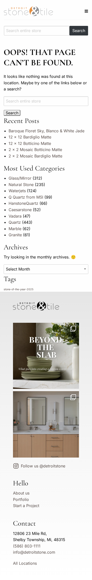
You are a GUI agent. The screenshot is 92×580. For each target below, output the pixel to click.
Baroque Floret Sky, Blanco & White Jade (46, 130)
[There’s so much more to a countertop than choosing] (46, 356)
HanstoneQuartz (23, 203)
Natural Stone (21, 184)
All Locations (25, 563)
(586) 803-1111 (26, 546)
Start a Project (26, 505)
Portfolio (21, 499)
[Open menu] (86, 11)
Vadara (15, 216)
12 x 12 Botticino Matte (30, 143)
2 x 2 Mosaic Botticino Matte (35, 149)
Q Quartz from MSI (26, 197)
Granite (15, 234)
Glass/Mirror (20, 178)
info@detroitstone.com (34, 552)
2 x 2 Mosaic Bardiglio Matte (35, 156)
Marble (15, 228)
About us (21, 493)
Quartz (15, 222)
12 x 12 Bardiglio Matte (30, 137)
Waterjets (17, 190)
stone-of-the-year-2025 (18, 289)
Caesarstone (20, 209)
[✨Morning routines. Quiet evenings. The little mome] (46, 424)
